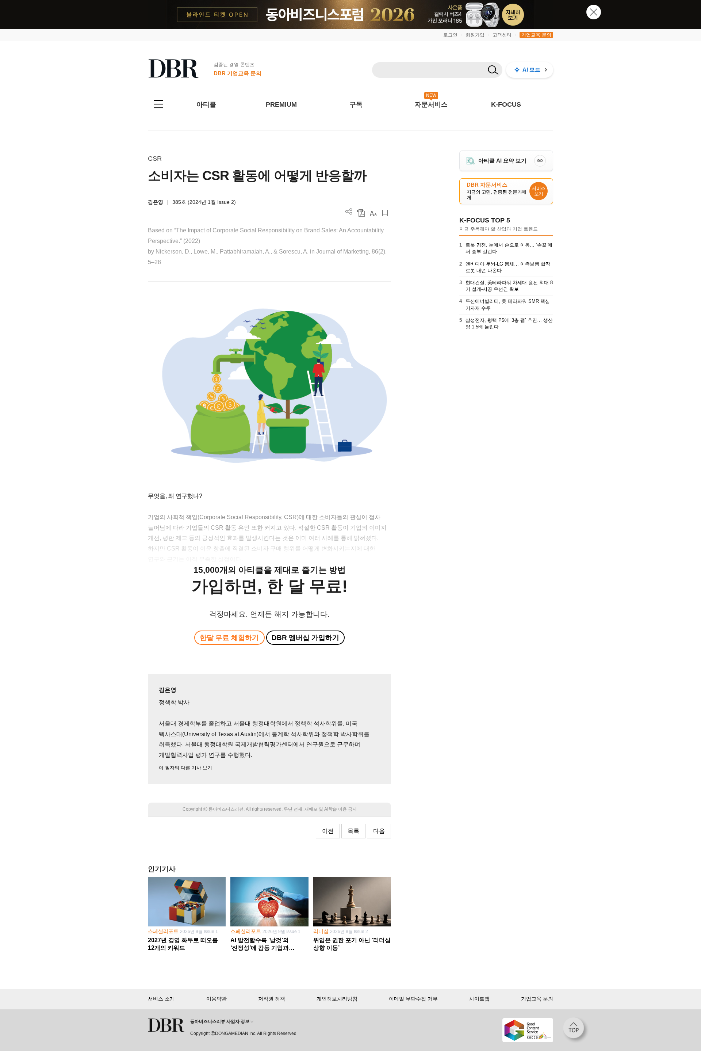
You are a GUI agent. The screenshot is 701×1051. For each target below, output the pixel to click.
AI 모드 (531, 69)
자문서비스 (431, 104)
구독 (356, 104)
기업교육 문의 (536, 35)
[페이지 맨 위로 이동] (575, 1030)
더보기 (349, 212)
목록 (353, 831)
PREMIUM (281, 104)
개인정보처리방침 (337, 999)
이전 (328, 831)
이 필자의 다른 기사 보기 (185, 767)
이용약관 (216, 999)
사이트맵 (479, 999)
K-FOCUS (506, 104)
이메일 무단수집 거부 (413, 999)
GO (540, 161)
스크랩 (385, 213)
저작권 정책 (271, 999)
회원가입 (475, 35)
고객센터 (502, 35)
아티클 (206, 104)
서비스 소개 (161, 999)
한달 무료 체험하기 (229, 637)
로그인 (450, 35)
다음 (379, 831)
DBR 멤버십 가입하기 (305, 637)
